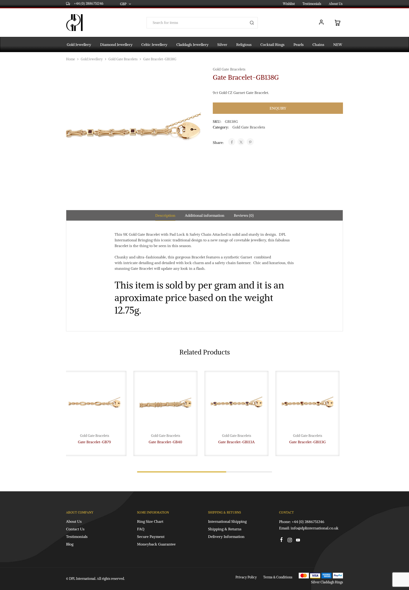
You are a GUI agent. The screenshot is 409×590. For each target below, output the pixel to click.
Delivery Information (226, 536)
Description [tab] (165, 215)
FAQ (140, 529)
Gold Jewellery (92, 59)
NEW (337, 44)
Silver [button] (222, 44)
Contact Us (75, 529)
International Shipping (227, 521)
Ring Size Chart (150, 521)
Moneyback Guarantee (156, 544)
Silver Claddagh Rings (327, 582)
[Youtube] (298, 540)
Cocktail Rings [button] (272, 44)
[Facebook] (281, 540)
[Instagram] (290, 540)
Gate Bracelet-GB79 (94, 441)
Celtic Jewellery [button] (154, 44)
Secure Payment (150, 536)
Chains (318, 44)
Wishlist (289, 3)
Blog (69, 544)
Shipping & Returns (224, 529)
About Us (335, 3)
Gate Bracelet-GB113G (307, 441)
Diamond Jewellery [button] (116, 44)
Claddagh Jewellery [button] (192, 44)
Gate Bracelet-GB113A (236, 441)
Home (70, 59)
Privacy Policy (246, 577)
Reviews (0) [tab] (244, 215)
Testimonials (311, 3)
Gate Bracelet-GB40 (165, 441)
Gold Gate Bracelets (123, 59)
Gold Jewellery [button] (79, 44)
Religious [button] (244, 44)
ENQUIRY (278, 108)
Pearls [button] (298, 44)
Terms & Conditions (277, 577)
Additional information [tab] (204, 215)
